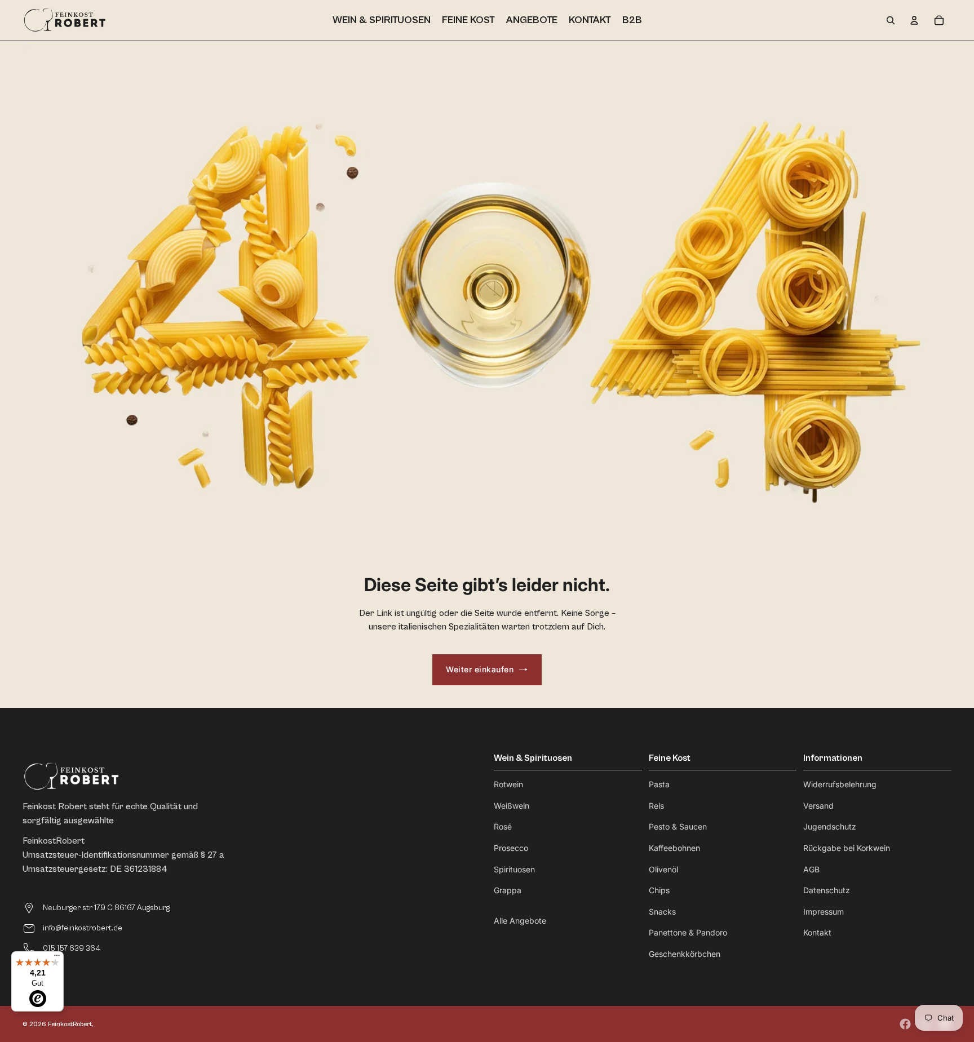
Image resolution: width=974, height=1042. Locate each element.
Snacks (662, 911)
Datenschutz (826, 890)
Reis (656, 805)
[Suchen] (890, 20)
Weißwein (511, 805)
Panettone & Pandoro (688, 932)
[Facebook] (905, 1024)
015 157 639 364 (71, 948)
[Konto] (914, 20)
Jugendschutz (829, 826)
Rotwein (508, 784)
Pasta (659, 784)
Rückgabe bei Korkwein (846, 848)
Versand (818, 805)
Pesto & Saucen (678, 826)
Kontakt (817, 932)
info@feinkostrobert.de (82, 928)
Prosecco (511, 848)
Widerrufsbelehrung (839, 784)
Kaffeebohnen (674, 848)
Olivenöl (663, 869)
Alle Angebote (520, 920)
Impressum (823, 911)
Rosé (503, 826)
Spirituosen (514, 869)
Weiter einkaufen (479, 669)
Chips (659, 890)
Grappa (507, 890)
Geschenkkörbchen (684, 954)
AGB (811, 869)
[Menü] (57, 958)
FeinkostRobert (70, 1024)
